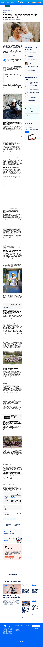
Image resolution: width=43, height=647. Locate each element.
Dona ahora (39, 2)
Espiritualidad (33, 5)
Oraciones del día (29, 118)
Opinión (23, 5)
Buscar (13, 2)
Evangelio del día (29, 115)
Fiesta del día (28, 109)
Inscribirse (6, 540)
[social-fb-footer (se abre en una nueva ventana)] (20, 641)
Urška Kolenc (13, 19)
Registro (34, 2)
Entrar (15, 571)
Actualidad (4, 10)
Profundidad (27, 5)
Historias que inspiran (14, 5)
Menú (2, 5)
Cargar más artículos (32, 70)
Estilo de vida (17, 629)
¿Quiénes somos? (21, 644)
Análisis (20, 5)
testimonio (34, 585)
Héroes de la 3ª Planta (17, 66)
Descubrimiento (38, 5)
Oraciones (6, 5)
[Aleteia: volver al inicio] (21, 2)
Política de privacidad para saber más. (9, 538)
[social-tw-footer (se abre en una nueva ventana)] (22, 641)
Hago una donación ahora (9, 556)
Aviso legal (25, 644)
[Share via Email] (20, 513)
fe (23, 585)
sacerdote (34, 601)
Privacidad (32, 644)
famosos (5, 585)
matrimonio (24, 602)
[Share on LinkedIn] (17, 513)
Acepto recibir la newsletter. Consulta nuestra (10, 538)
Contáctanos (29, 644)
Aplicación (22, 628)
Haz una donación (16, 644)
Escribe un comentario (13, 574)
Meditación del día (29, 112)
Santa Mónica (24, 3)
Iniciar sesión (30, 2)
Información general (9, 10)
